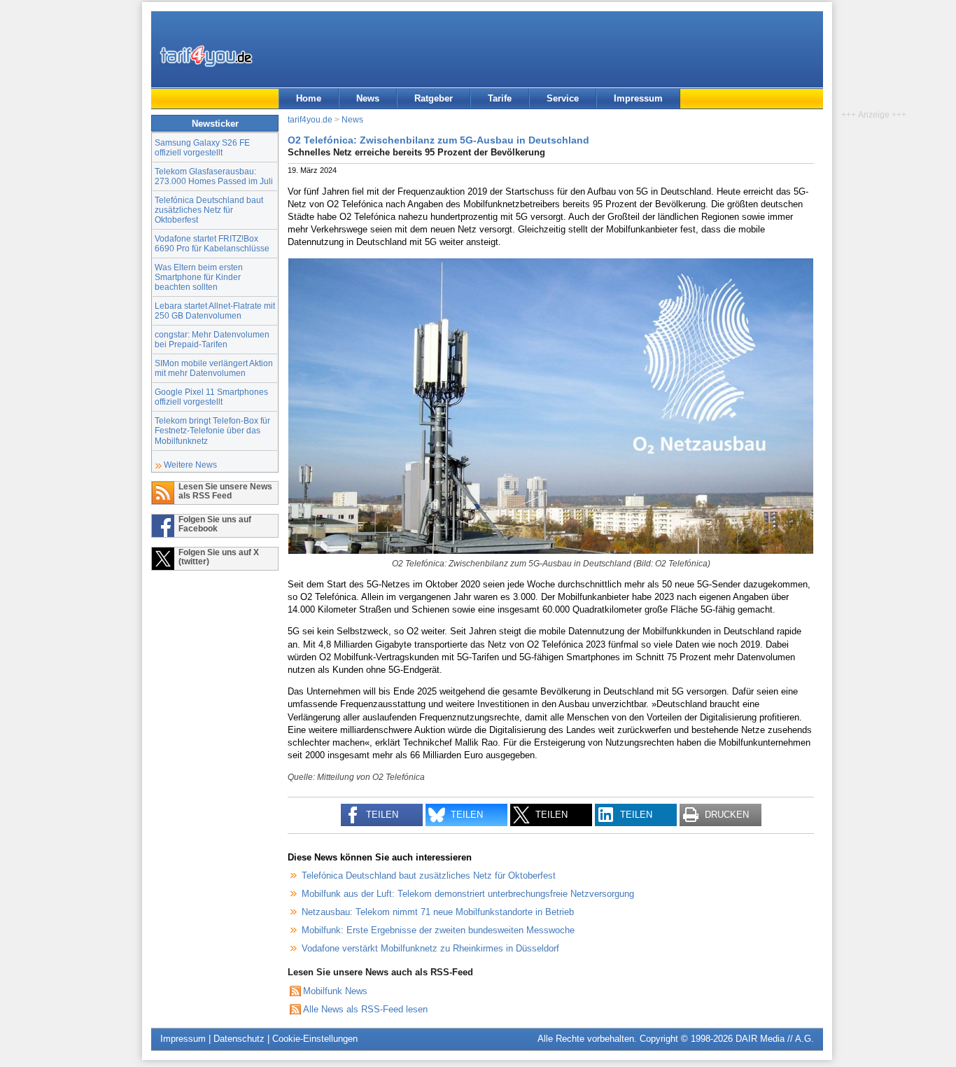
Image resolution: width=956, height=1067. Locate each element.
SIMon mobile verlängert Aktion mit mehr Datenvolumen (214, 367)
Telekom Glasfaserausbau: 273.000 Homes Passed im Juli (214, 176)
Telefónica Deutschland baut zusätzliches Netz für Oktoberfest (209, 209)
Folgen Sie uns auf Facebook (214, 524)
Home (308, 98)
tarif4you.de (310, 119)
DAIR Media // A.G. (775, 1038)
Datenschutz (239, 1038)
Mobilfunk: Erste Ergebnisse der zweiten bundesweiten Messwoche (438, 930)
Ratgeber (433, 98)
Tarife (500, 98)
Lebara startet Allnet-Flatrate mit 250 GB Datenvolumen (215, 310)
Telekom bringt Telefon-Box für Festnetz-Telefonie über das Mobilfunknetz (212, 430)
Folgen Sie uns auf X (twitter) (218, 557)
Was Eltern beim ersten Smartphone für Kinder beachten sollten (199, 277)
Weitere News (190, 464)
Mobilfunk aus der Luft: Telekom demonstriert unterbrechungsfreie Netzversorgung (468, 893)
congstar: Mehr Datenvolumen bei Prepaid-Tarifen (212, 339)
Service (563, 98)
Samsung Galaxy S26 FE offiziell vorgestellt (202, 147)
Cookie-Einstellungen (315, 1038)
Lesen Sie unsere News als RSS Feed (225, 491)
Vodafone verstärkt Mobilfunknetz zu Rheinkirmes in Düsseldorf (430, 948)
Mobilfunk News (335, 991)
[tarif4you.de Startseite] (206, 56)
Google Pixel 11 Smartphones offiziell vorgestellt (211, 396)
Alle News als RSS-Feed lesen (365, 1009)
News (367, 98)
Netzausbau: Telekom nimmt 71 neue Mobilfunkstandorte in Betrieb (438, 912)
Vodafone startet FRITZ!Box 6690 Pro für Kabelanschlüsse (212, 243)
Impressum (638, 98)
